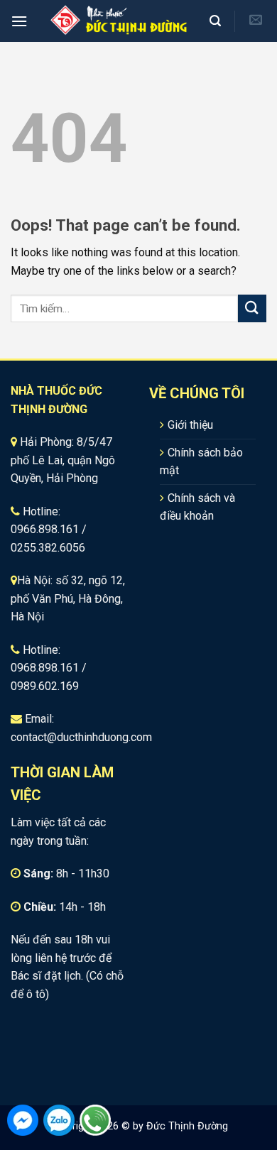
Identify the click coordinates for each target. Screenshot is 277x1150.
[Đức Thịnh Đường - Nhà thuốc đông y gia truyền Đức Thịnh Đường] (118, 21)
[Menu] (19, 21)
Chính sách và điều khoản (197, 507)
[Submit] (252, 308)
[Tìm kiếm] (217, 21)
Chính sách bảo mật (201, 462)
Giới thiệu (190, 425)
